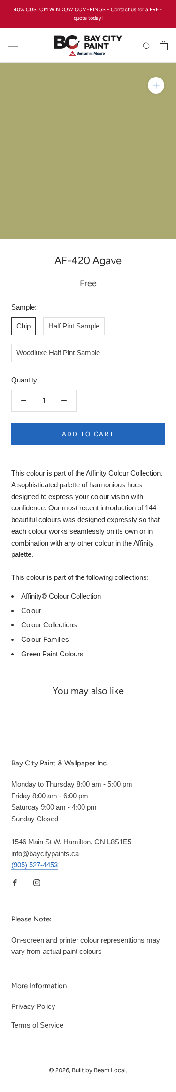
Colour (31, 611)
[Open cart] (164, 45)
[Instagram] (36, 882)
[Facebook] (14, 882)
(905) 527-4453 (34, 865)
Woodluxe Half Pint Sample (58, 353)
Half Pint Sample (73, 326)
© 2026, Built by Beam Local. (88, 1070)
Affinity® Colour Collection (61, 596)
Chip (23, 326)
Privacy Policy (33, 1006)
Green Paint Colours (52, 654)
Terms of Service (37, 1025)
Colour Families (45, 639)
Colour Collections (49, 625)
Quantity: (25, 380)
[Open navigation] (13, 45)
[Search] (147, 46)
